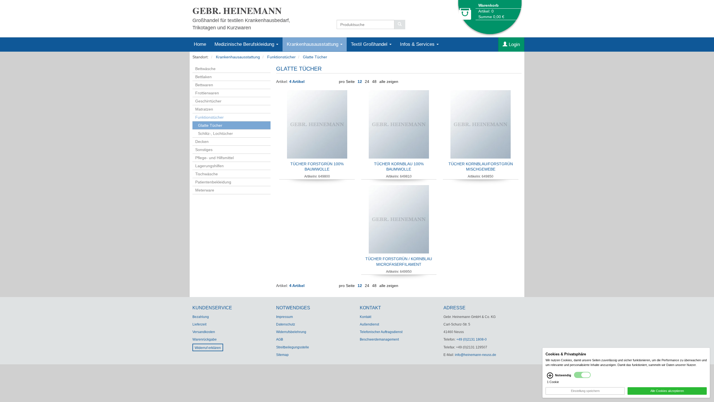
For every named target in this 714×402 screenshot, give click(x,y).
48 (374, 81)
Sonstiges (204, 149)
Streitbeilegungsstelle (292, 347)
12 (360, 81)
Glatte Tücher (315, 57)
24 (367, 81)
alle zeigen (388, 81)
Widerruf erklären (208, 348)
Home (200, 44)
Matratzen (204, 109)
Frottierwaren (207, 93)
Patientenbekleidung (213, 182)
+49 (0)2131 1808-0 (471, 339)
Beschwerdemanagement (379, 339)
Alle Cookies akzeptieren (667, 391)
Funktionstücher (281, 57)
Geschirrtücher (208, 101)
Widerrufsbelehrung (291, 332)
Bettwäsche (205, 68)
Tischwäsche (206, 174)
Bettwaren (204, 85)
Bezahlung (200, 317)
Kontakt (365, 317)
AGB (279, 339)
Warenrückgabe (204, 339)
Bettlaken (203, 77)
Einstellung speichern (585, 391)
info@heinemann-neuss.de (475, 355)
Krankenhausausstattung (313, 44)
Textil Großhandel (370, 44)
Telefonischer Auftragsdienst (381, 332)
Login (513, 44)
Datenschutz (285, 324)
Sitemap (282, 355)
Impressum (284, 317)
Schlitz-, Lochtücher (215, 133)
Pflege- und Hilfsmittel (214, 157)
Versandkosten (203, 332)
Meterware (204, 190)
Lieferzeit (199, 324)
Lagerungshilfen (209, 166)
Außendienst (369, 324)
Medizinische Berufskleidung (245, 44)
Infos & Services (418, 44)
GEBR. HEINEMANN (237, 10)
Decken (202, 141)
